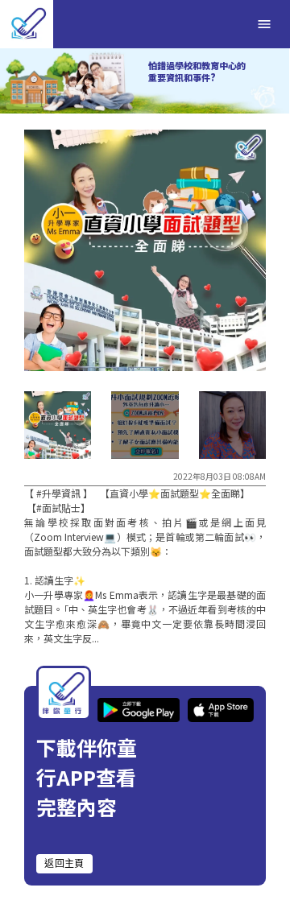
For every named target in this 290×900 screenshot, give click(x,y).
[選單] (264, 24)
